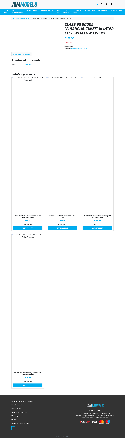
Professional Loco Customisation (22, 401)
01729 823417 (95, 410)
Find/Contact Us (16, 405)
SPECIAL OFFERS (115, 11)
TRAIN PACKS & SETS (77, 12)
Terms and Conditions (19, 412)
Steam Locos (5, 12)
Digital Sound (31, 11)
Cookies (14, 419)
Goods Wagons (65, 12)
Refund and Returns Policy (20, 423)
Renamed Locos (46, 11)
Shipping (14, 416)
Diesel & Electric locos (17, 12)
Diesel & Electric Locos (22, 18)
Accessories (89, 11)
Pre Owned (102, 11)
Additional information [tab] (21, 54)
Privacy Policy (16, 409)
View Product (27, 228)
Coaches (57, 12)
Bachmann (28, 65)
